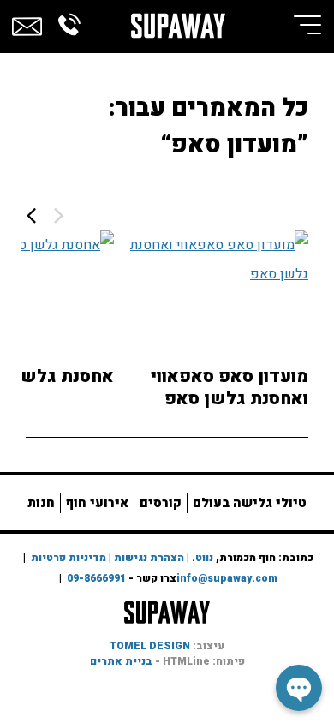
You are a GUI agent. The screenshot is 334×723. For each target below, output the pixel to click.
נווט (204, 557)
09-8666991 (96, 578)
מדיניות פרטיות (68, 557)
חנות (41, 502)
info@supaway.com (226, 578)
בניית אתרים (121, 661)
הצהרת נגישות (149, 557)
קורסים (161, 502)
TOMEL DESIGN (150, 646)
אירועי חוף (97, 502)
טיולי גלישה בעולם (250, 502)
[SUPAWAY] (178, 20)
